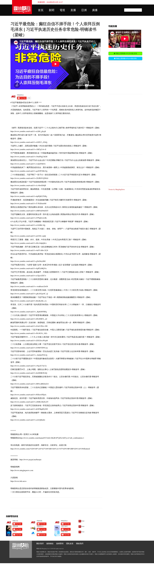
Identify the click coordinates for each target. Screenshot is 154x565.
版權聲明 (59, 543)
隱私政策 (69, 543)
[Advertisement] (125, 78)
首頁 (40, 10)
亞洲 (84, 10)
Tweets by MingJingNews (116, 189)
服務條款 (50, 543)
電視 (62, 10)
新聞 (51, 10)
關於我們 (40, 543)
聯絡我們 (79, 543)
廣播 (95, 10)
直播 (73, 10)
